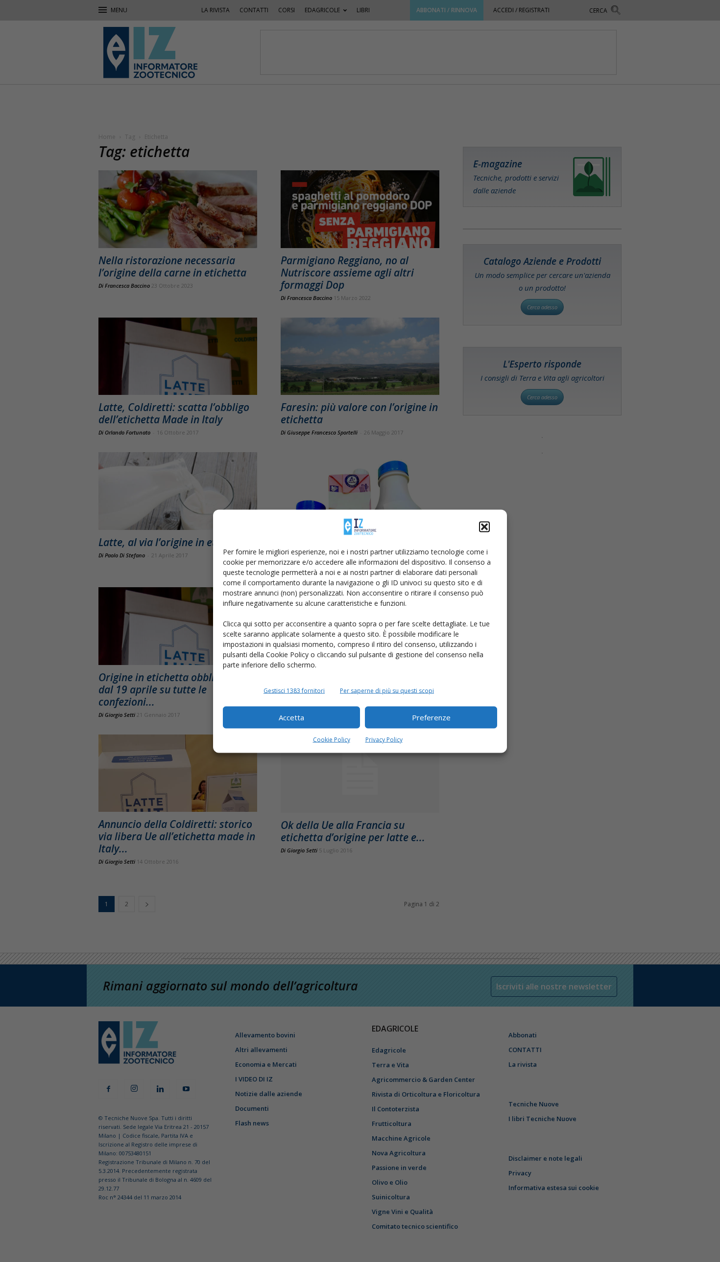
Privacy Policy (384, 739)
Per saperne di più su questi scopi (387, 690)
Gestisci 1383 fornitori (294, 690)
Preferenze (431, 717)
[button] (484, 526)
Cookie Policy (331, 739)
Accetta (291, 717)
